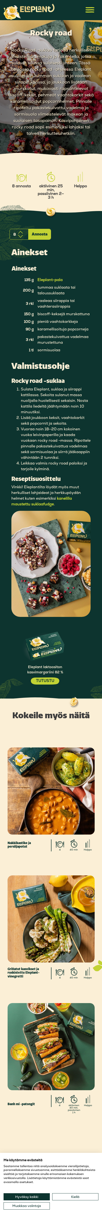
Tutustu (45, 680)
